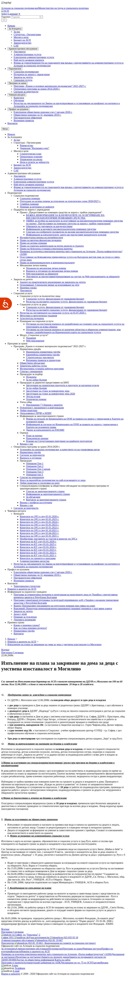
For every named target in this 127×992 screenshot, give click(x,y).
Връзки (104, 962)
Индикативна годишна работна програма (42, 368)
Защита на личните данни (55, 957)
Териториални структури (27, 586)
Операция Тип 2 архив (38, 469)
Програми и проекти (12, 962)
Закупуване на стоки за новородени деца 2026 (50, 393)
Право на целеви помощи (33, 243)
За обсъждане (33, 497)
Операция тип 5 (34, 474)
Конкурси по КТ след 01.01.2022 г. (38, 552)
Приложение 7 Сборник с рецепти (44, 405)
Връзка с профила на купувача (36, 502)
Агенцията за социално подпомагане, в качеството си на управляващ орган (60, 449)
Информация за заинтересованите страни (48, 494)
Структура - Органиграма (27, 34)
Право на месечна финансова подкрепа (40, 240)
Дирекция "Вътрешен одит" (34, 148)
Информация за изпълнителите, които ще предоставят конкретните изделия (66, 234)
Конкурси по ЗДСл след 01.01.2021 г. (39, 536)
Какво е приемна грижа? (27, 625)
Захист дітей (20, 614)
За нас (17, 31)
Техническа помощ (36, 399)
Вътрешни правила (24, 120)
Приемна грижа (28, 287)
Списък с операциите (31, 371)
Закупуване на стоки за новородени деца (47, 391)
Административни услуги (27, 54)
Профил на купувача (18, 109)
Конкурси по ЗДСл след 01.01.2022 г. (39, 527)
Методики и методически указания (38, 315)
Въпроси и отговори (31, 458)
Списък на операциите (32, 477)
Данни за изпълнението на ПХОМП (45, 430)
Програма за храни (17, 83)
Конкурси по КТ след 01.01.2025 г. (38, 544)
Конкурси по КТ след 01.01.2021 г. (38, 555)
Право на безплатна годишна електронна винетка (46, 248)
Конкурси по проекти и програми (38, 558)
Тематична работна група (33, 366)
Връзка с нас (26, 444)
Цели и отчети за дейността (34, 162)
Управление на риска (31, 159)
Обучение (19, 100)
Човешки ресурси (17, 95)
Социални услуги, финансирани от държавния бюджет (55, 299)
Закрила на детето (23, 77)
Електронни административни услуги (34, 57)
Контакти (12, 123)
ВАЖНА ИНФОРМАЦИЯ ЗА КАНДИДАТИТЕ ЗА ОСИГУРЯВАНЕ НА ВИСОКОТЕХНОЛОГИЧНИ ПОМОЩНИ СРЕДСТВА (65, 216)
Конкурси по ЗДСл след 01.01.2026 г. (39, 516)
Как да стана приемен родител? (30, 628)
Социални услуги (23, 80)
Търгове (96, 962)
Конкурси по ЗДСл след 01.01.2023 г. (39, 525)
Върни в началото (10, 973)
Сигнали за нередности (26, 91)
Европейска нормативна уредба (43, 354)
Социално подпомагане (26, 71)
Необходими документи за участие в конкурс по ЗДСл (48, 538)
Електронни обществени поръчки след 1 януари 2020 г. (43, 112)
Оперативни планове (31, 156)
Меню (5, 129)
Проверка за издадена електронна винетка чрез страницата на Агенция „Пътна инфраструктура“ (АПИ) (56, 954)
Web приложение (35, 340)
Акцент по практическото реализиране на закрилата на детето (53, 282)
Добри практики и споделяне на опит (40, 483)
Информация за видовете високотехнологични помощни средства (61, 229)
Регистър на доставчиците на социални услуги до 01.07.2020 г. (53, 313)
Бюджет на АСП (22, 40)
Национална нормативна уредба (43, 352)
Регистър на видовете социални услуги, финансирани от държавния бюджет (66, 301)
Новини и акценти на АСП (21, 589)
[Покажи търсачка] (2, 20)
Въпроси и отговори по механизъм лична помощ (52, 271)
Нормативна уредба (30, 452)
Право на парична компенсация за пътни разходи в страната (52, 246)
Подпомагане (15, 69)
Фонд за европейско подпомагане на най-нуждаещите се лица (52, 480)
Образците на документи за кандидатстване (49, 226)
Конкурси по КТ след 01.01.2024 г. (38, 547)
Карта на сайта (62, 960)
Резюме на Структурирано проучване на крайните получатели (59, 441)
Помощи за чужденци (25, 617)
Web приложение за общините (42, 273)
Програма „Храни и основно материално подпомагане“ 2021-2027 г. (50, 86)
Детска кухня (33, 396)
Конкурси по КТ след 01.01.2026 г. (38, 541)
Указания (31, 338)
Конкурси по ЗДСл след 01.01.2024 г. (39, 522)
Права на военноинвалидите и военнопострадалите (47, 262)
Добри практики (28, 410)
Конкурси (19, 97)
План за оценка (34, 435)
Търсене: (6, 16)
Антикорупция (31, 962)
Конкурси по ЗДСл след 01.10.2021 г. (39, 530)
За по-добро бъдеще (36, 379)
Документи (20, 51)
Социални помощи (30, 198)
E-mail (16, 971)
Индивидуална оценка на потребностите (41, 237)
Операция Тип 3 (34, 472)
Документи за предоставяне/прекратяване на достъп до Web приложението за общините (73, 276)
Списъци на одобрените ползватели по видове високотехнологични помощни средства (72, 232)
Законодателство (22, 43)
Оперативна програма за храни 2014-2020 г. (37, 89)
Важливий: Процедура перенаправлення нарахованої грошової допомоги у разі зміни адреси (63, 608)
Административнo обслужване (23, 49)
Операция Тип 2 (34, 466)
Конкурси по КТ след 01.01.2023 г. (38, 550)
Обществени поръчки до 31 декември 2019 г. (37, 115)
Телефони (20, 968)
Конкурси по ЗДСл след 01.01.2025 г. (39, 519)
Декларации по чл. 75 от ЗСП (76, 962)
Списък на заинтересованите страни (45, 491)
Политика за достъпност (29, 957)
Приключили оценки (37, 438)
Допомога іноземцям (25, 619)
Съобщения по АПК (50, 962)
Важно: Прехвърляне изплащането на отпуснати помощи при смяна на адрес (54, 605)
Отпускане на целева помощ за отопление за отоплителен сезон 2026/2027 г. (60, 201)
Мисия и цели (21, 37)
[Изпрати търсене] (41, 17)
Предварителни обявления (28, 117)
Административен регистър (34, 561)
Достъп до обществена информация (35, 960)
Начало (11, 25)
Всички (5, 649)
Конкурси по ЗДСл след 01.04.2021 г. (39, 533)
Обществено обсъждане (32, 363)
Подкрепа (31, 377)
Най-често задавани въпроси (29, 60)
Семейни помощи (29, 204)
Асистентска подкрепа (32, 318)
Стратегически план (30, 153)
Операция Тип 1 (34, 463)
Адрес (15, 965)
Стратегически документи (40, 357)
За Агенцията (15, 29)
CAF (16, 45)
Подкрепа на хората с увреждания (32, 74)
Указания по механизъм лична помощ (46, 268)
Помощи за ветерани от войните (37, 206)
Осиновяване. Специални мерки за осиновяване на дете (49, 285)
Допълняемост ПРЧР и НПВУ (36, 413)
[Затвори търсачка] (5, 20)
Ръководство (26, 145)
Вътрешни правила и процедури (43, 360)
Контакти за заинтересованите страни (46, 499)
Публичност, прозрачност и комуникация (42, 407)
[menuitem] (70, 31)
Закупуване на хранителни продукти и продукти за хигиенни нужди (62, 385)
